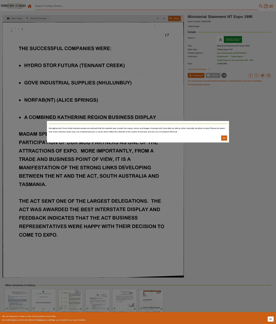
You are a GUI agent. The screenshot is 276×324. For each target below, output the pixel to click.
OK (224, 138)
